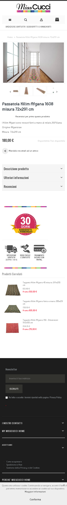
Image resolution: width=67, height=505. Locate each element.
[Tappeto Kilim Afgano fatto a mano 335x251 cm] (12, 308)
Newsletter (11, 369)
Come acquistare (14, 461)
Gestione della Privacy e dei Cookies (23, 468)
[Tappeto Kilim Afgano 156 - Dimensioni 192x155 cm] (12, 327)
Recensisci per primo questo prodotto (32, 116)
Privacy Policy (56, 397)
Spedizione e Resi (14, 465)
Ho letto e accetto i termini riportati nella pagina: (35, 397)
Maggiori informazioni (35, 491)
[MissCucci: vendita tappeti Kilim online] (33, 8)
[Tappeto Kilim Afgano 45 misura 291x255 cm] (12, 289)
